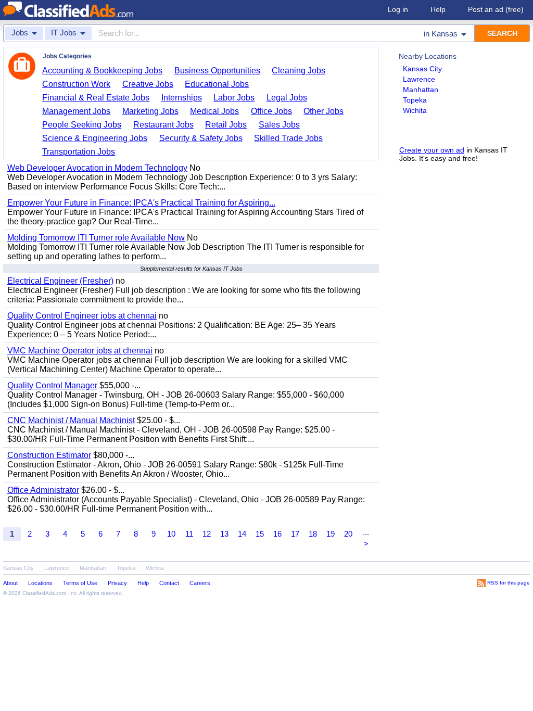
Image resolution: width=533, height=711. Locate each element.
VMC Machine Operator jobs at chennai (80, 350)
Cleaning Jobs (298, 70)
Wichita (415, 110)
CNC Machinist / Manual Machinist (71, 420)
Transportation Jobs (78, 151)
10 (171, 533)
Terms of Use (80, 583)
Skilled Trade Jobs (288, 138)
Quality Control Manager (52, 385)
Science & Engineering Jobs (94, 138)
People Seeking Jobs (81, 124)
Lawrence (419, 79)
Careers (199, 583)
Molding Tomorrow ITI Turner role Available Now (96, 237)
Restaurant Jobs (163, 124)
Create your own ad (431, 150)
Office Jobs (271, 111)
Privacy (117, 583)
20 (348, 533)
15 (260, 533)
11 (189, 533)
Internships (181, 97)
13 (224, 533)
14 (242, 533)
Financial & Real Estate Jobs (95, 97)
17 (295, 533)
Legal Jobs (286, 97)
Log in (398, 9)
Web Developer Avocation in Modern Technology (97, 167)
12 (206, 533)
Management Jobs (76, 111)
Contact (169, 583)
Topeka (415, 100)
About (10, 583)
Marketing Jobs (150, 111)
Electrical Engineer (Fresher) (60, 280)
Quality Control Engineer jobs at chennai (82, 315)
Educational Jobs (217, 84)
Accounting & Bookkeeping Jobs (102, 70)
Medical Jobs (214, 111)
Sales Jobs (279, 124)
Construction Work (76, 84)
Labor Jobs (234, 97)
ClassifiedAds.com (44, 593)
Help (438, 9)
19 (330, 533)
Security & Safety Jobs (201, 138)
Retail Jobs (226, 124)
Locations (40, 583)
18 (313, 533)
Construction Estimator (49, 455)
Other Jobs (323, 111)
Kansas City (422, 69)
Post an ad (496, 9)
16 (277, 533)
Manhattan (420, 89)
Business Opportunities (217, 70)
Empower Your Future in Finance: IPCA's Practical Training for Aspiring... (141, 202)
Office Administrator (43, 490)
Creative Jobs (147, 84)
